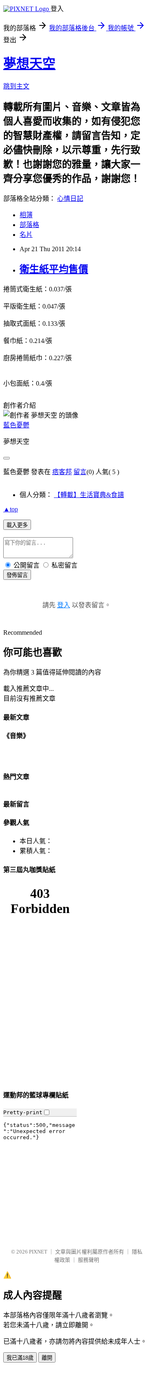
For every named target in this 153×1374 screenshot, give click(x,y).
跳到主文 (16, 86)
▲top (10, 509)
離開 (47, 1358)
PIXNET (38, 1252)
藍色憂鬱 (16, 425)
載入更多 (17, 525)
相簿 (26, 214)
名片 (26, 234)
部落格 (29, 224)
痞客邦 (62, 471)
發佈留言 (17, 575)
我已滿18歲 (20, 1358)
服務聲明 (88, 1260)
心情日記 (70, 198)
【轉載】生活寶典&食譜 (89, 494)
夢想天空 (29, 63)
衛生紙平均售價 (54, 269)
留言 (79, 471)
